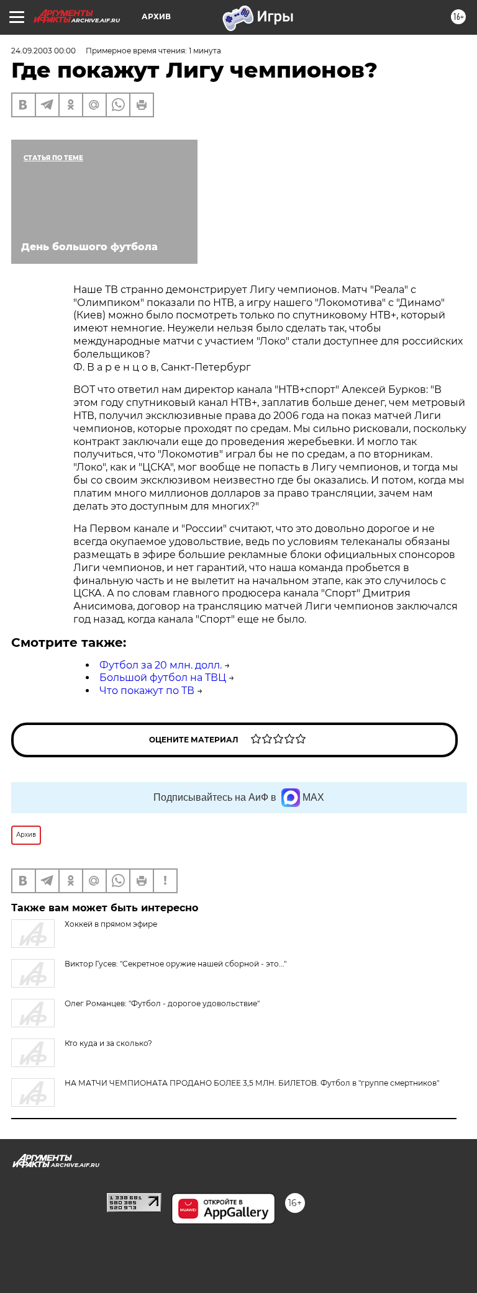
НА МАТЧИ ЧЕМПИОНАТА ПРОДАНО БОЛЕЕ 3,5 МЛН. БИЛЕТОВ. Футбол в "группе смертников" (252, 1083)
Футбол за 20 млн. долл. (160, 665)
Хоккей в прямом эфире (111, 924)
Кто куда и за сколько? (108, 1043)
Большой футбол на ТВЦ (162, 677)
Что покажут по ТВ (146, 690)
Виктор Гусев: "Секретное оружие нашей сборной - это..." (175, 963)
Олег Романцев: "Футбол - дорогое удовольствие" (162, 1003)
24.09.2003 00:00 (43, 50)
